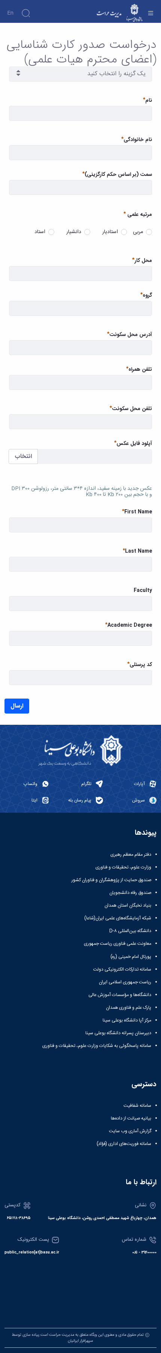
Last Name (138, 551)
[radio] (149, 232)
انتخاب (23, 456)
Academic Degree (129, 625)
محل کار (143, 261)
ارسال (16, 706)
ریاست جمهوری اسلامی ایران (125, 982)
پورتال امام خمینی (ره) (130, 956)
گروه (147, 295)
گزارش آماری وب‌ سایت (130, 1131)
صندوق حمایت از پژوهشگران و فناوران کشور (111, 880)
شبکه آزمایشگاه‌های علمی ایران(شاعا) (117, 918)
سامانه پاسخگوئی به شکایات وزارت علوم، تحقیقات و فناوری (96, 1046)
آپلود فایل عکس (134, 444)
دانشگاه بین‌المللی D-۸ (130, 931)
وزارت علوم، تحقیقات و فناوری (123, 867)
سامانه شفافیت (137, 1105)
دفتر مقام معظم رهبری (130, 854)
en (10, 13)
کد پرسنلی (141, 665)
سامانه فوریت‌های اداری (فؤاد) (124, 1144)
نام (148, 100)
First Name (138, 512)
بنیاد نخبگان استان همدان (127, 905)
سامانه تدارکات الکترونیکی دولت (122, 969)
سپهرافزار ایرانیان (80, 1341)
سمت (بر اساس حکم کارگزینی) (118, 174)
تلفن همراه (140, 369)
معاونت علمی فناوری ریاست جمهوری (117, 943)
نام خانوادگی (138, 140)
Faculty (143, 591)
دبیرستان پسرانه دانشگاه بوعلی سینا (118, 1033)
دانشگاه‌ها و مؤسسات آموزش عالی (119, 995)
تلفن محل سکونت (132, 409)
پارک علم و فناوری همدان (128, 1007)
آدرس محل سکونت (130, 335)
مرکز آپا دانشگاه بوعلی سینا (127, 1020)
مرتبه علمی (139, 214)
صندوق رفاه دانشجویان (130, 893)
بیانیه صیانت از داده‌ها (131, 1118)
